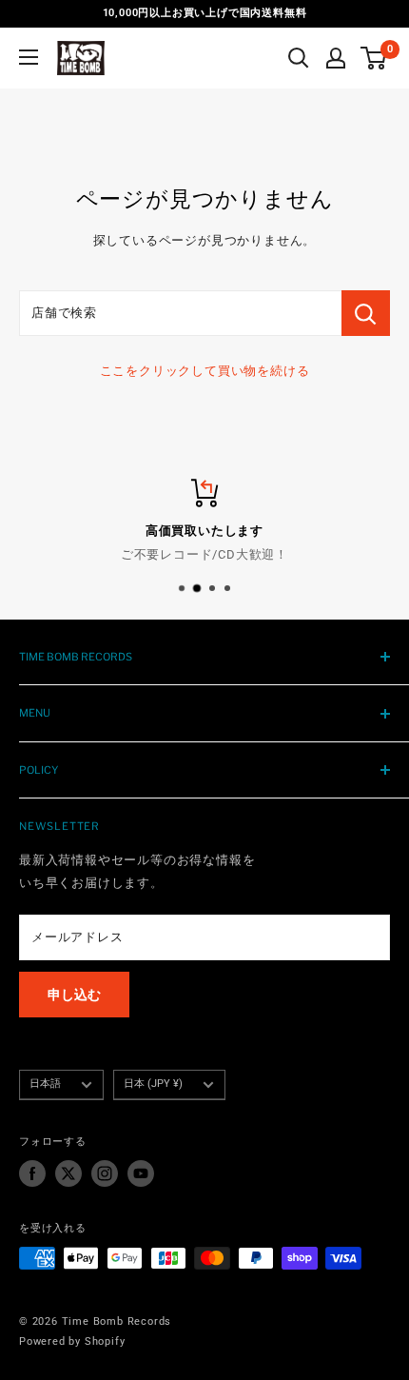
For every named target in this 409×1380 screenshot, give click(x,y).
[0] (374, 58)
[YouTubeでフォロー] (140, 1173)
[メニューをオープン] (28, 57)
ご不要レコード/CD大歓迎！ (204, 553)
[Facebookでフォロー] (32, 1173)
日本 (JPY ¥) (153, 1083)
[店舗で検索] (365, 313)
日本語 (45, 1083)
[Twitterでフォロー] (68, 1173)
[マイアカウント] (335, 58)
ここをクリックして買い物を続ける (205, 371)
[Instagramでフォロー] (104, 1173)
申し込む (74, 994)
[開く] (298, 58)
